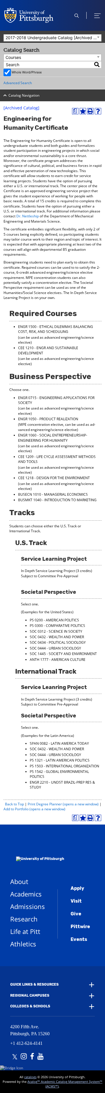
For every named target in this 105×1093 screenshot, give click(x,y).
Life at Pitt (25, 931)
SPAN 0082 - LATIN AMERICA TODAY (59, 743)
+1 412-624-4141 (26, 1043)
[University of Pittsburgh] (37, 851)
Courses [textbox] (13, 57)
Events (79, 939)
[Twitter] (15, 1057)
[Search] (97, 64)
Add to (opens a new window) (34, 809)
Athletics (23, 943)
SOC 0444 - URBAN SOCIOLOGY (55, 648)
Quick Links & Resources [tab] (34, 984)
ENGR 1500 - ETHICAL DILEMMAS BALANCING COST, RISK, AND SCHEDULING (55, 329)
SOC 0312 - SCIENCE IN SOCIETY (56, 631)
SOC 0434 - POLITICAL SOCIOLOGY (58, 642)
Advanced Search (18, 82)
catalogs (30, 1077)
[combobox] (53, 38)
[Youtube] (40, 1057)
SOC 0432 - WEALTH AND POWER (57, 636)
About (19, 881)
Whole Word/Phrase (27, 72)
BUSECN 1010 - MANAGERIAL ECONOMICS (53, 494)
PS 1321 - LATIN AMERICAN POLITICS (60, 760)
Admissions (27, 906)
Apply (77, 888)
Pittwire (80, 926)
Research (24, 919)
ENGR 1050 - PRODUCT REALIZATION (48, 418)
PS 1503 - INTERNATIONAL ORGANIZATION (64, 766)
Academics (26, 894)
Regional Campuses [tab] (29, 995)
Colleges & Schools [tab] (30, 1006)
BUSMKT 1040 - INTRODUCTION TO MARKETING (57, 499)
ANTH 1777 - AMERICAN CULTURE (57, 659)
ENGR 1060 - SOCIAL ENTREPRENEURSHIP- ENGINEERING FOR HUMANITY (52, 438)
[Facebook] (32, 1057)
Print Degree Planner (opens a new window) (63, 804)
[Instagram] (24, 1057)
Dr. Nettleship (27, 216)
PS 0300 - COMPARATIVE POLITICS (57, 625)
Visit (76, 901)
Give (76, 914)
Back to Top (14, 804)
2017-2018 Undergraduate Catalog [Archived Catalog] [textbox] (53, 37)
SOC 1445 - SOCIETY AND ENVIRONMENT (63, 653)
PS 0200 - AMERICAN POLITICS (54, 620)
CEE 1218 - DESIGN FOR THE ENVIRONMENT (54, 477)
